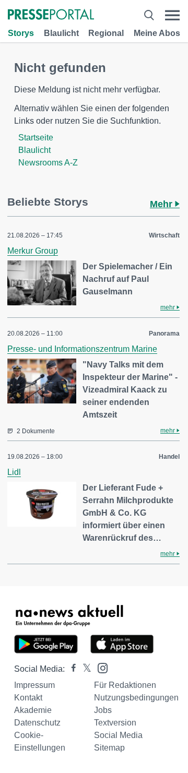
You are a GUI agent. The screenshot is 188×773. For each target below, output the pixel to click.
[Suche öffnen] (149, 15)
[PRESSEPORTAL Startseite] (51, 15)
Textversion (115, 722)
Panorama (164, 333)
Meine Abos (157, 33)
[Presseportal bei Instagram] (99, 667)
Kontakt (28, 697)
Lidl (14, 472)
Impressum (34, 685)
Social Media (118, 735)
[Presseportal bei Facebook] (70, 668)
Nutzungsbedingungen (136, 697)
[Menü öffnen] (172, 15)
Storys (21, 33)
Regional (106, 33)
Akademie (33, 710)
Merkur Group (32, 250)
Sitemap (109, 747)
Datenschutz (37, 722)
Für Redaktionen (125, 685)
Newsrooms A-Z (48, 162)
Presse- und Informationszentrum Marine (82, 348)
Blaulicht (61, 33)
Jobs (103, 710)
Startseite (35, 137)
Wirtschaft (164, 235)
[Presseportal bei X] (83, 668)
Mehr (162, 204)
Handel (169, 456)
